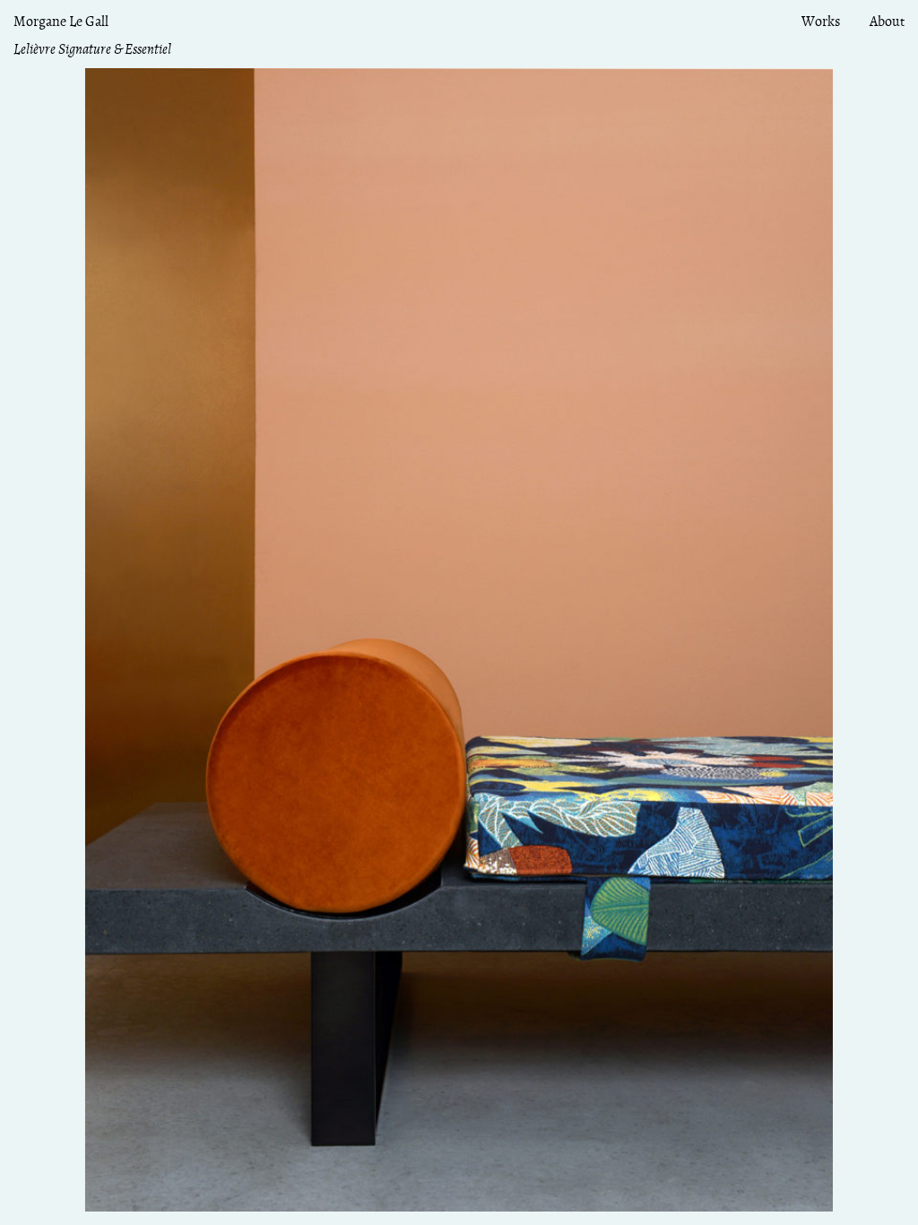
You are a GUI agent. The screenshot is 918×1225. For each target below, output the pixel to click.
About (887, 21)
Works (820, 21)
